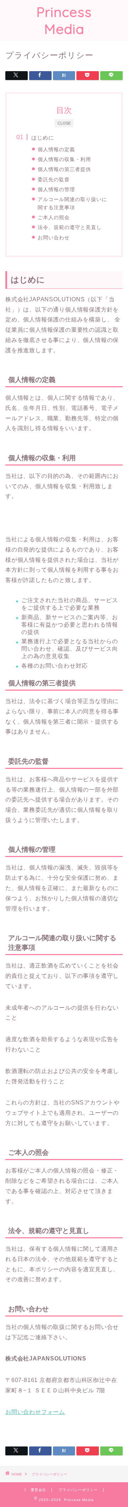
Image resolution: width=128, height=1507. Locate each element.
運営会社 (38, 1490)
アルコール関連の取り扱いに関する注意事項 (72, 203)
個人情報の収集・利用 (64, 159)
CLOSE (64, 123)
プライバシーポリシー (78, 1490)
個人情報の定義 (56, 149)
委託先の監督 (54, 179)
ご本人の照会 (54, 217)
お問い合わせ (54, 237)
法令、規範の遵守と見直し (70, 227)
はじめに (42, 138)
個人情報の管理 (56, 189)
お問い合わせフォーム (35, 1412)
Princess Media (64, 21)
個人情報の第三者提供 (64, 169)
